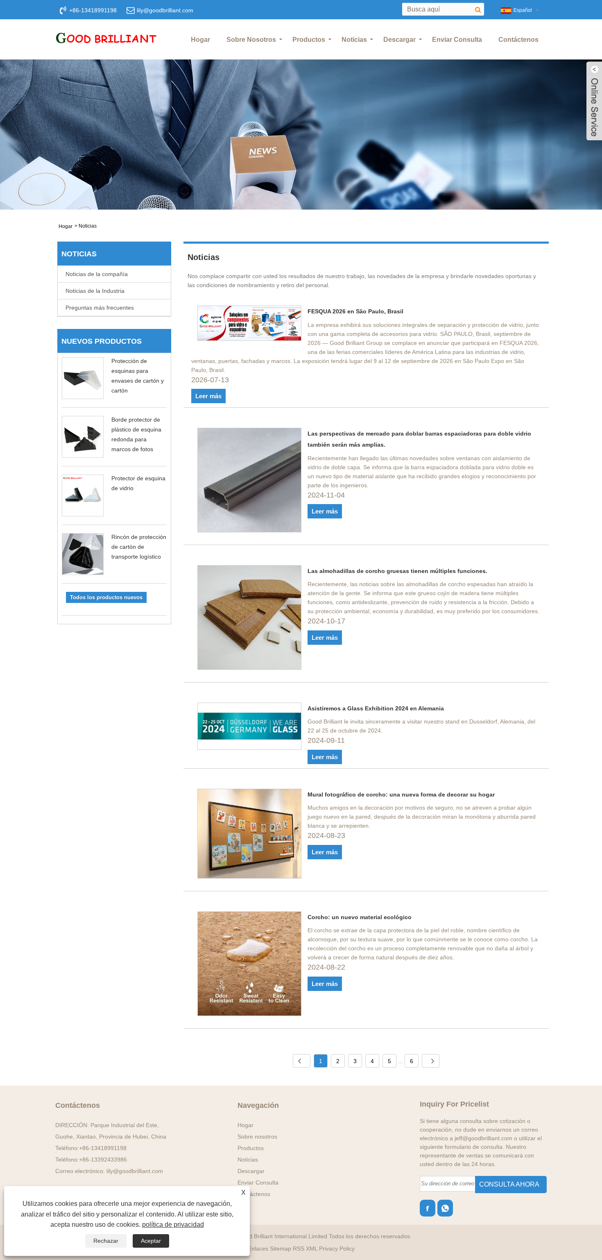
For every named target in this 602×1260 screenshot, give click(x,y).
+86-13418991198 (103, 1148)
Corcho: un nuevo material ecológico (360, 917)
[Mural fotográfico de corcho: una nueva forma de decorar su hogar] (249, 835)
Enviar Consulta (457, 39)
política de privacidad (173, 1224)
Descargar (399, 39)
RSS (298, 1248)
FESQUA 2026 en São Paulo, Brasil (355, 311)
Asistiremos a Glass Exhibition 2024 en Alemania (376, 708)
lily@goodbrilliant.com (165, 10)
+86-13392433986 (103, 1159)
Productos (308, 39)
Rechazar (105, 1240)
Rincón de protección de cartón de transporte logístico (138, 547)
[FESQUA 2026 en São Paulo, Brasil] (249, 325)
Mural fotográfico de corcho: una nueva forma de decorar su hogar (401, 794)
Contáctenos (518, 39)
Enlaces (258, 1248)
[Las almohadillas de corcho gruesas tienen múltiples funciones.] (249, 619)
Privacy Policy (337, 1248)
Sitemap (280, 1248)
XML (311, 1248)
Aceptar (151, 1240)
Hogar (200, 39)
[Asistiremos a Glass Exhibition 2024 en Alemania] (249, 728)
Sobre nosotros (251, 39)
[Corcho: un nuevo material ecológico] (249, 965)
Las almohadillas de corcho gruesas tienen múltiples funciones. (397, 571)
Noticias (354, 39)
